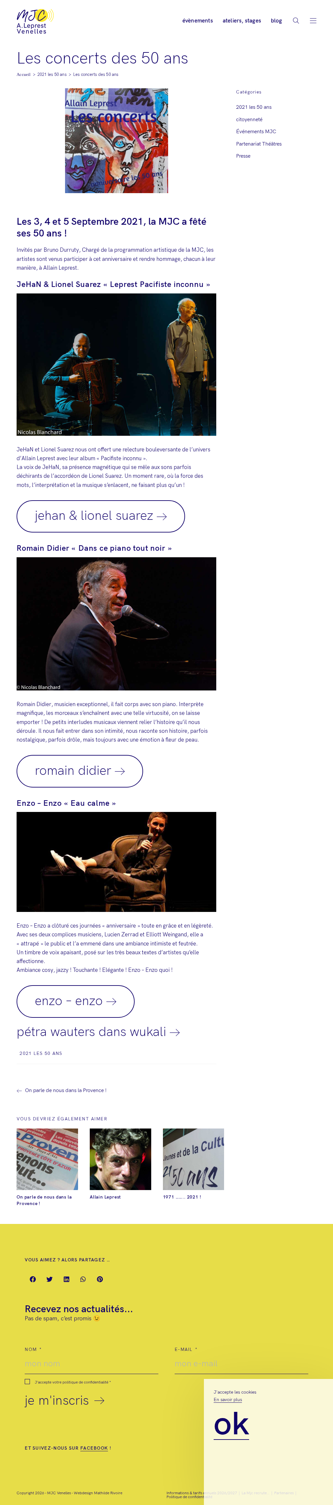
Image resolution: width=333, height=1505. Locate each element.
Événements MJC (256, 132)
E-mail (184, 1349)
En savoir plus (228, 1399)
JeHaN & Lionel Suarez (94, 516)
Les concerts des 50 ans (96, 74)
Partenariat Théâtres (259, 144)
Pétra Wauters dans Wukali (91, 1032)
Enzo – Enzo (69, 1001)
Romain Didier (73, 771)
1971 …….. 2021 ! (182, 1197)
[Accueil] (24, 74)
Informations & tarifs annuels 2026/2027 (201, 1493)
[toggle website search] (296, 22)
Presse (243, 156)
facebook (94, 1448)
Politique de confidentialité (189, 1497)
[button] (33, 1279)
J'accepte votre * (73, 1382)
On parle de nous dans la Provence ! (44, 1200)
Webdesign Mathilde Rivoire (98, 1493)
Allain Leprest (105, 1197)
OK (231, 1425)
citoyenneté (249, 120)
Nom (31, 1349)
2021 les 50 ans (41, 1053)
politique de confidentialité (85, 1382)
